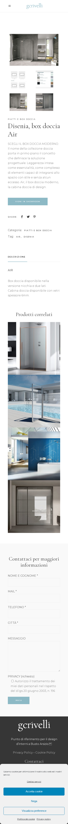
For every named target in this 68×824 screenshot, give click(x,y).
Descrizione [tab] (16, 257)
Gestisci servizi (34, 781)
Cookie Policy (45, 752)
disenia (29, 237)
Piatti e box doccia (22, 119)
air (18, 237)
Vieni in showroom (27, 201)
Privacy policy (44, 819)
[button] (55, 38)
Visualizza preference (34, 810)
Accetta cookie (34, 791)
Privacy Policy (23, 752)
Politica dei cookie (26, 819)
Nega (34, 801)
